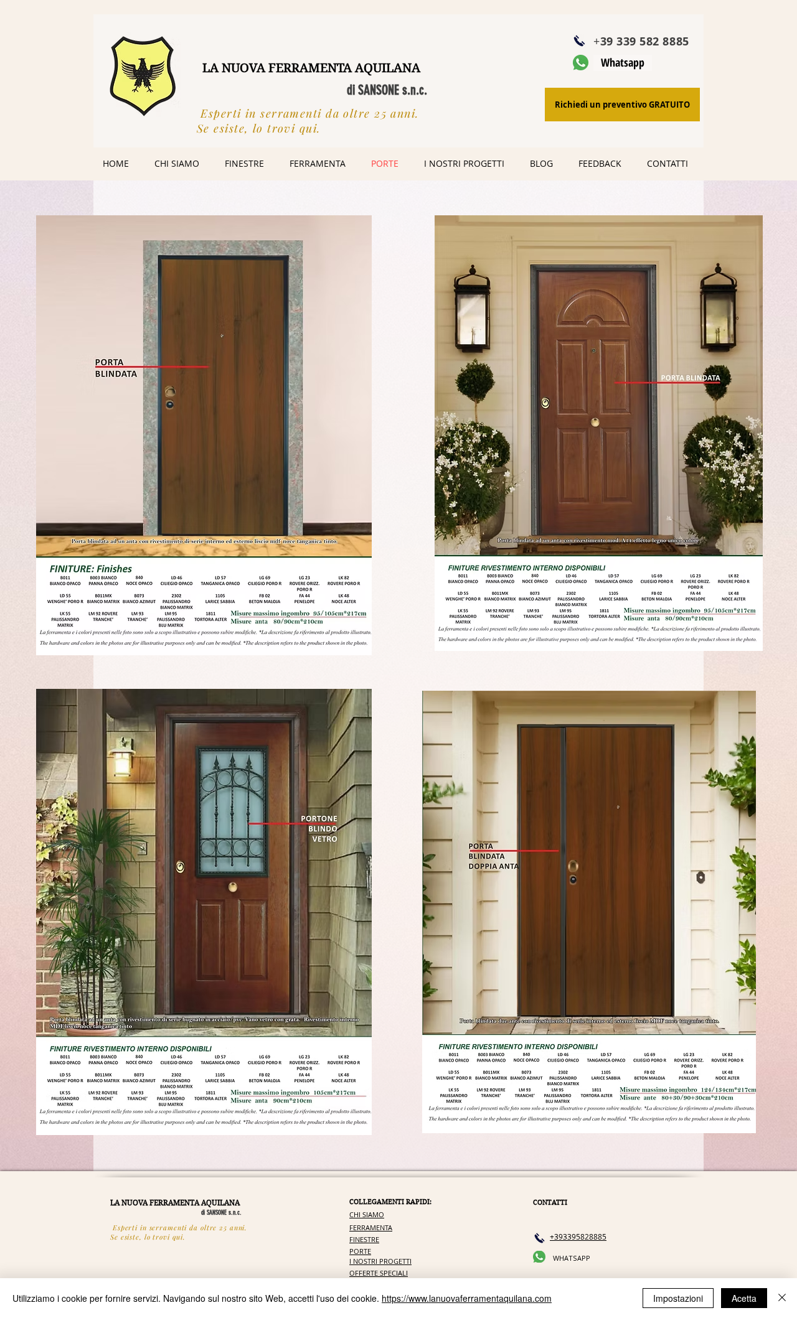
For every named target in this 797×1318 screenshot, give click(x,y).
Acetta (744, 1298)
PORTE (360, 1251)
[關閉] (782, 1298)
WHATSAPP (571, 1258)
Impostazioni (678, 1298)
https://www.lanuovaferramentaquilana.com (467, 1298)
